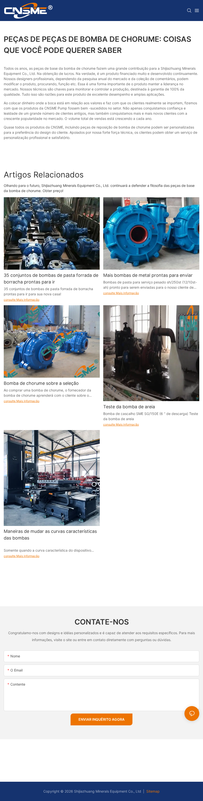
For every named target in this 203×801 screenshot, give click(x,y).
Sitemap (152, 791)
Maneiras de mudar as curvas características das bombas (50, 535)
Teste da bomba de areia (129, 406)
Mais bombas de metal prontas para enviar (148, 275)
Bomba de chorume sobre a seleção (41, 383)
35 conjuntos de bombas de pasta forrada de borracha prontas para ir (51, 278)
